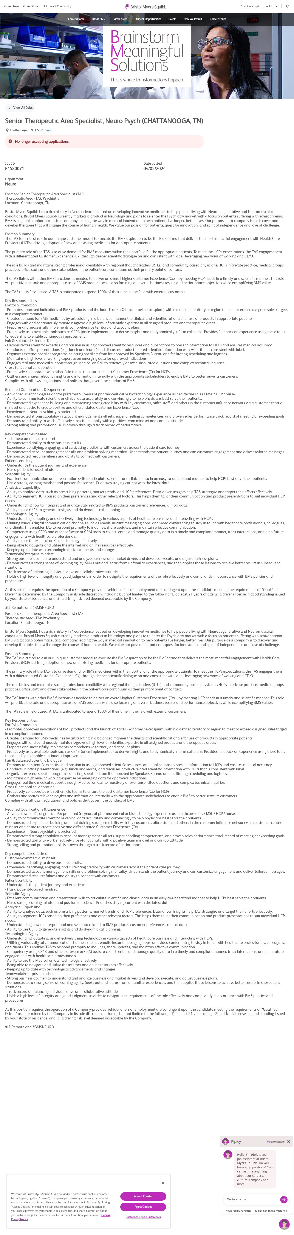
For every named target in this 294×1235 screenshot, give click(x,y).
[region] (88, 1201)
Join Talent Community (57, 6)
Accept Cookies (143, 1196)
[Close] (162, 1183)
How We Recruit (193, 19)
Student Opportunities (148, 19)
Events (172, 19)
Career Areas (11, 6)
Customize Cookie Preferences (143, 1217)
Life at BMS (98, 19)
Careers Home (76, 19)
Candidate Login (250, 6)
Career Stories (31, 6)
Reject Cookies (143, 1207)
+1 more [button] (45, 130)
